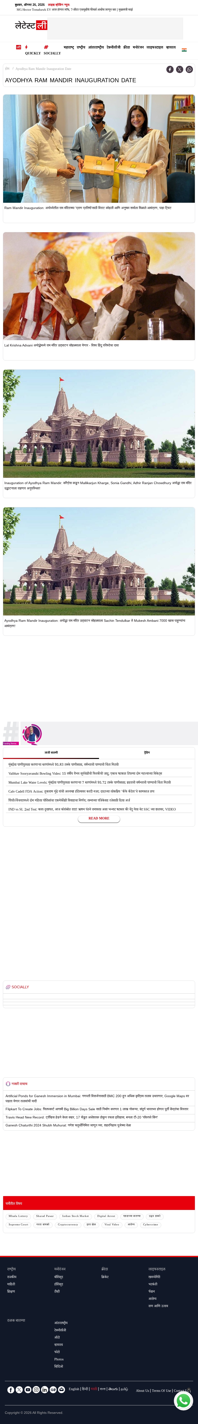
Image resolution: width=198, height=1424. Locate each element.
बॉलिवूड (58, 1277)
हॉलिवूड (58, 1285)
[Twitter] (179, 69)
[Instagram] (36, 1389)
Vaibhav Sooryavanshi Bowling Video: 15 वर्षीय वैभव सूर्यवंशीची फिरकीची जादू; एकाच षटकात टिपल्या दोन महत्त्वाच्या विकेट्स (85, 774)
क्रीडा (126, 48)
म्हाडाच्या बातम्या (132, 1216)
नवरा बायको (43, 1225)
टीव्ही (57, 1292)
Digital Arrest (106, 1216)
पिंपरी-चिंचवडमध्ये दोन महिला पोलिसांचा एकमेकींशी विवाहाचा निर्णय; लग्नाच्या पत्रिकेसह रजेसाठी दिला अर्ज (69, 801)
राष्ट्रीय (81, 48)
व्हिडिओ (58, 1367)
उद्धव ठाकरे (155, 1216)
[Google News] (53, 1389)
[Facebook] (170, 69)
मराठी (94, 1389)
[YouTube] (27, 1389)
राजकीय (11, 1277)
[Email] (61, 1389)
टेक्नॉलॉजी (113, 48)
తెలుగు (113, 1389)
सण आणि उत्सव (158, 1306)
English (74, 1389)
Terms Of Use (161, 1391)
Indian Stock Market (75, 1216)
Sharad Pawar (45, 1216)
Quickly (33, 54)
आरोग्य (131, 1225)
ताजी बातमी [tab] (51, 753)
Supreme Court (18, 1225)
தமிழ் (124, 1389)
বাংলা (103, 1389)
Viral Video (112, 1225)
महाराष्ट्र (69, 48)
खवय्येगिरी (154, 1277)
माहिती (11, 1285)
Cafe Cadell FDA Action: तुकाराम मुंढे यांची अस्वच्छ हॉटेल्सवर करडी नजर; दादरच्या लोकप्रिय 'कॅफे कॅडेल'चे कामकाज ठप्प (81, 792)
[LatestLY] (31, 26)
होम (7, 69)
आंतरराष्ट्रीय (96, 48)
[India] (184, 50)
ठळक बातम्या (16, 1321)
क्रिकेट (104, 1277)
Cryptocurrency (68, 1225)
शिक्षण (11, 1292)
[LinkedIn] (44, 1389)
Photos (59, 1360)
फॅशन (151, 1292)
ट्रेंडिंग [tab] (147, 753)
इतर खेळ (91, 1225)
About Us (142, 1391)
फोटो (57, 1352)
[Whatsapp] (189, 69)
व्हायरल (171, 48)
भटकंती (152, 1285)
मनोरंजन (138, 48)
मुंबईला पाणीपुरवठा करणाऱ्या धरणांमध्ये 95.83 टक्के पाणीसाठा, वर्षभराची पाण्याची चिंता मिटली (63, 765)
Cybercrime (150, 1225)
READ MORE (99, 819)
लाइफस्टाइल (155, 48)
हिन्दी (85, 1389)
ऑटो (57, 1338)
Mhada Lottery (18, 1216)
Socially (52, 54)
